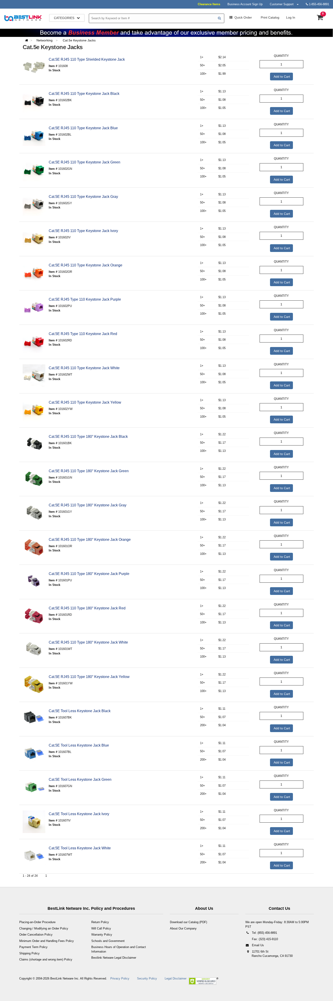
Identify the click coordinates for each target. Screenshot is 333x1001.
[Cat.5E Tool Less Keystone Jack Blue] (34, 753)
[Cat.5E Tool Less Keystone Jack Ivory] (34, 821)
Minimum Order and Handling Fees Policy (46, 941)
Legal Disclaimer (175, 978)
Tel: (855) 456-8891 (264, 932)
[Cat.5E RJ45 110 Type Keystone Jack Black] (34, 101)
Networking (44, 40)
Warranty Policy (101, 934)
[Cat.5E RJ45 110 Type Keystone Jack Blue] (34, 136)
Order (243, 17)
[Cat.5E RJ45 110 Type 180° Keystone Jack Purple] (34, 581)
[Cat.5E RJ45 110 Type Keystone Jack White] (34, 375)
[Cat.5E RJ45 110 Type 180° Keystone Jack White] (34, 650)
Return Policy (100, 922)
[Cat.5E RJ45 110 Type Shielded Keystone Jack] (34, 67)
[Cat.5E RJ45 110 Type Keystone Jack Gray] (34, 204)
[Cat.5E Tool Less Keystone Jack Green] (34, 787)
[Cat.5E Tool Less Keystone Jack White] (34, 856)
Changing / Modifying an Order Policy (43, 928)
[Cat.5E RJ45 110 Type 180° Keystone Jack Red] (34, 616)
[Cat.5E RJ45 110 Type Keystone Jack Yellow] (34, 410)
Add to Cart (281, 76)
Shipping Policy (29, 953)
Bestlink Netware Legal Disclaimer (113, 957)
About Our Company (183, 928)
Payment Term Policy (33, 947)
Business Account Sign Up (245, 4)
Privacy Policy (119, 978)
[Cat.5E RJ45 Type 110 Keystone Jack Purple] (34, 307)
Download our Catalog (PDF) (188, 922)
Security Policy (147, 978)
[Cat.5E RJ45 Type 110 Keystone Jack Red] (34, 341)
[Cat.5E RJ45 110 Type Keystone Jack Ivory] (34, 238)
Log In (290, 17)
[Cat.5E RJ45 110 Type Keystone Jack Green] (34, 170)
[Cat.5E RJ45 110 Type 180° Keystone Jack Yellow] (34, 684)
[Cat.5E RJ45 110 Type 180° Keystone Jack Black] (34, 444)
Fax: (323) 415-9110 (264, 939)
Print (269, 17)
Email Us (257, 945)
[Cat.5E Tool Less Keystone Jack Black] (34, 718)
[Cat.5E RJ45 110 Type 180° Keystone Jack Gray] (34, 513)
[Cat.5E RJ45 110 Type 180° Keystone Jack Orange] (34, 547)
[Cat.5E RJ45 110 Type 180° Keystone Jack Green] (34, 478)
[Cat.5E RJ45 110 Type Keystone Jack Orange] (34, 273)
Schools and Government (108, 941)
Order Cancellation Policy (36, 934)
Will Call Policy (101, 928)
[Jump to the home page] (28, 40)
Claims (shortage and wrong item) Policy (45, 959)
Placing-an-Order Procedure (37, 922)
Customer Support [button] (283, 4)
